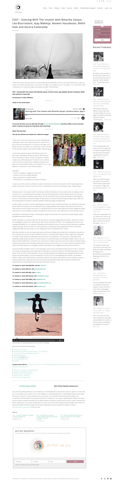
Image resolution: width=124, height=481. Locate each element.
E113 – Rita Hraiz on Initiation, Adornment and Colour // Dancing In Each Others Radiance (71, 416)
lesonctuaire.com (40, 269)
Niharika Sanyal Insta (20, 355)
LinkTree (43, 265)
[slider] (37, 340)
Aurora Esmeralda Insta (21, 359)
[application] (38, 316)
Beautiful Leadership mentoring (23, 372)
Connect (100, 8)
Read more (96, 84)
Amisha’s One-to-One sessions (23, 374)
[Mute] (60, 340)
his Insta (38, 272)
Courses (69, 8)
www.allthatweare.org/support (21, 407)
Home (45, 8)
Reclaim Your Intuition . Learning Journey (26, 370)
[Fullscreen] (62, 340)
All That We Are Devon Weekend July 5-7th (26, 353)
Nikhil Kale (17, 357)
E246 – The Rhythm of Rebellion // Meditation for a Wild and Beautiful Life (23, 416)
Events (76, 8)
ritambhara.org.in (43, 276)
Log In (107, 8)
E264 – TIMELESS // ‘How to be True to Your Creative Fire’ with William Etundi (102, 174)
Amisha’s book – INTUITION (22, 375)
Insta (27, 357)
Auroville (16, 361)
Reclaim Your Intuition (20, 349)
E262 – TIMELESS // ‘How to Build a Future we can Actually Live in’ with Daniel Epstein (102, 240)
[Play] (14, 340)
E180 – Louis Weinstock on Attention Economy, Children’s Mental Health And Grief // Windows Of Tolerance (47, 417)
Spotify (58, 124)
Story (50, 8)
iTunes (46, 124)
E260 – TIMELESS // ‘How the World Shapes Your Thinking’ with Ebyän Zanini (101, 310)
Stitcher (51, 124)
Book (63, 8)
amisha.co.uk (41, 286)
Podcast (57, 8)
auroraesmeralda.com (44, 283)
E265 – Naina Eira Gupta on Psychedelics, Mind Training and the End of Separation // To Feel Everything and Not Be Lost (102, 139)
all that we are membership (22, 377)
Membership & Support (87, 8)
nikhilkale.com (40, 279)
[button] (38, 316)
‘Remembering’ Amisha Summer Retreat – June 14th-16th (30, 351)
